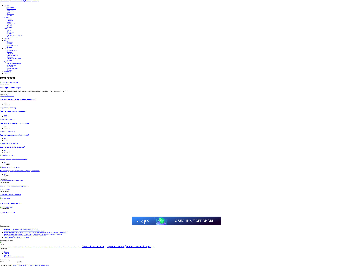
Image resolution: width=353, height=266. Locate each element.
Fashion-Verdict (18, 246)
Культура (6, 38)
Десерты (10, 53)
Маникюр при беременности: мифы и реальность (20, 171)
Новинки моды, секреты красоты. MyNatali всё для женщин (30, 265)
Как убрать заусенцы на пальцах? (13, 159)
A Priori (1, 246)
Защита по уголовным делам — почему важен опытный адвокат (24, 231)
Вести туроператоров (14, 63)
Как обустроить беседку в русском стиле (16, 237)
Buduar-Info (6, 246)
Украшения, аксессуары (14, 35)
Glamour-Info (31, 246)
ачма (105, 246)
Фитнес (9, 25)
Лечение (10, 20)
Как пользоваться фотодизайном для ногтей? (18, 99)
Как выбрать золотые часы (11, 203)
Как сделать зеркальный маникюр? (14, 135)
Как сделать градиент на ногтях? (13, 111)
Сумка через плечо (7, 212)
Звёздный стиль (12, 37)
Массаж (9, 22)
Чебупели (80, 246)
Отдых (6, 62)
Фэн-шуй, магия (12, 45)
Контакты (7, 253)
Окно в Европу (74, 246)
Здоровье (6, 17)
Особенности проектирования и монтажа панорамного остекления (25, 236)
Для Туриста (60, 246)
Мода (9, 30)
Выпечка (10, 57)
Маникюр (10, 10)
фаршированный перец (138, 246)
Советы (6, 73)
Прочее (9, 15)
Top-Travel (42, 246)
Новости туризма (12, 68)
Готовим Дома (54, 246)
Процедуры (11, 24)
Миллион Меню (66, 246)
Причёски (10, 32)
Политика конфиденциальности (14, 257)
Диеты (9, 19)
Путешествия (11, 65)
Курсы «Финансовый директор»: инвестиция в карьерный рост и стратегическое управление (33, 234)
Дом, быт (6, 40)
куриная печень (115, 246)
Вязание (10, 42)
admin (5, 103)
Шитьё (9, 43)
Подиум (9, 33)
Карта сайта (7, 255)
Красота (6, 5)
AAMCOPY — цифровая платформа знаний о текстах (21, 229)
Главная (6, 252)
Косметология (11, 9)
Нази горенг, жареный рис (10, 88)
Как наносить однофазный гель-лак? (15, 123)
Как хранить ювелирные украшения (14, 186)
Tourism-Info (47, 246)
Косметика (10, 7)
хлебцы (153, 246)
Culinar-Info (12, 246)
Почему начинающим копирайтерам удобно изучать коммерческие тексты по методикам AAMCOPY (35, 232)
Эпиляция (10, 14)
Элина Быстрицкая (93, 246)
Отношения (7, 71)
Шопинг (10, 66)
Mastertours (36, 246)
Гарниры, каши (12, 50)
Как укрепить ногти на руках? (12, 147)
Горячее (9, 52)
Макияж (10, 12)
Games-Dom (24, 246)
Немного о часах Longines (10, 195)
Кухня (6, 48)
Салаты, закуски (12, 55)
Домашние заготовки (14, 58)
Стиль (6, 28)
